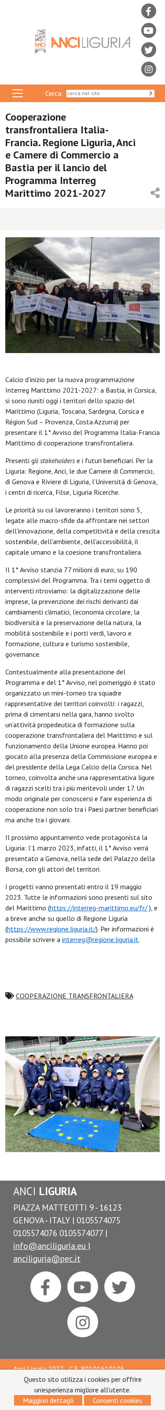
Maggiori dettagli (48, 1400)
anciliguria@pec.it (47, 1258)
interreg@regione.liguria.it (100, 939)
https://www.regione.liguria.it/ (51, 928)
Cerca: (55, 93)
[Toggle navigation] (17, 93)
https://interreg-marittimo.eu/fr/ (98, 907)
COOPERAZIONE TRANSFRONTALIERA (74, 995)
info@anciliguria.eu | (51, 1245)
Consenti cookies (117, 1400)
